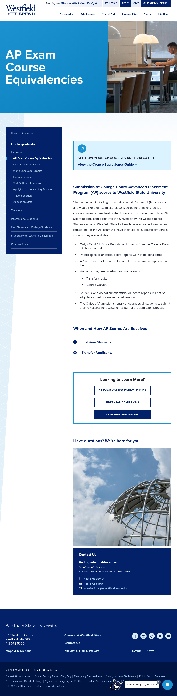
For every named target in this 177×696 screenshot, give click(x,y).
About (147, 14)
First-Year (16, 152)
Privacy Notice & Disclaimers (120, 676)
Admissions (87, 14)
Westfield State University (31, 626)
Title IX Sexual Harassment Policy (23, 686)
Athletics (111, 3)
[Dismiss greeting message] (159, 682)
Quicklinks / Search (156, 3)
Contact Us (72, 643)
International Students (24, 219)
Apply (125, 3)
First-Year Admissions (122, 402)
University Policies (54, 686)
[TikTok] (152, 636)
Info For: (163, 14)
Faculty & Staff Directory (81, 650)
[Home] (21, 10)
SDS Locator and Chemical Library (24, 681)
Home (14, 133)
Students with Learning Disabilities (32, 236)
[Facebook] (135, 636)
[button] (167, 685)
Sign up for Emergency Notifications (64, 681)
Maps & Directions (18, 651)
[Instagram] (143, 636)
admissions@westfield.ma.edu (105, 588)
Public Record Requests (152, 676)
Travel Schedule (22, 196)
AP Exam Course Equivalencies (122, 390)
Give (136, 3)
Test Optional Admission (27, 183)
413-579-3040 (94, 578)
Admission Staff (22, 202)
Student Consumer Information (103, 681)
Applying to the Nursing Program (33, 189)
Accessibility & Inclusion (18, 676)
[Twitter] (160, 636)
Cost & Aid (108, 14)
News (150, 651)
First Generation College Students (31, 227)
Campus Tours (19, 244)
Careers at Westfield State (82, 635)
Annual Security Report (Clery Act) (53, 676)
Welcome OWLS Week (73, 3)
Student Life (129, 14)
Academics (66, 14)
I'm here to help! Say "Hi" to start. (142, 685)
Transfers (16, 210)
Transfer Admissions (122, 414)
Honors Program (22, 177)
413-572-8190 (93, 583)
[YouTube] (168, 636)
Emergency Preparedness (88, 676)
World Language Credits (27, 171)
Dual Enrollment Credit (27, 165)
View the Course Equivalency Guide (106, 164)
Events (137, 651)
